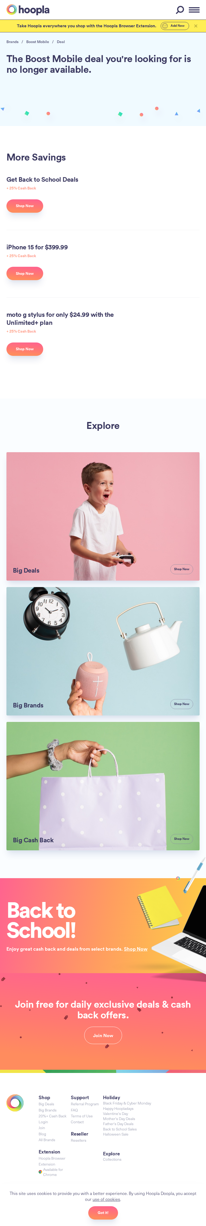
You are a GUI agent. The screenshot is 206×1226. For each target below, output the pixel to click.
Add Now (177, 25)
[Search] (181, 10)
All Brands (47, 1140)
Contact (77, 1122)
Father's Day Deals (118, 1123)
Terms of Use (82, 1116)
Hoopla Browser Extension (52, 1161)
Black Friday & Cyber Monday (127, 1103)
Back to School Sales (120, 1129)
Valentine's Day (115, 1113)
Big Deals (46, 1104)
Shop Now (136, 949)
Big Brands (48, 1110)
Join (42, 1127)
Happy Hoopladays (118, 1108)
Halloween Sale (115, 1134)
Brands (12, 41)
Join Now (103, 1035)
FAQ (74, 1110)
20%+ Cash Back (53, 1116)
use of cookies (106, 1199)
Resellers (78, 1140)
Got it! (103, 1212)
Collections (112, 1159)
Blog (42, 1134)
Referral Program (85, 1104)
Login (43, 1122)
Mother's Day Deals (119, 1118)
